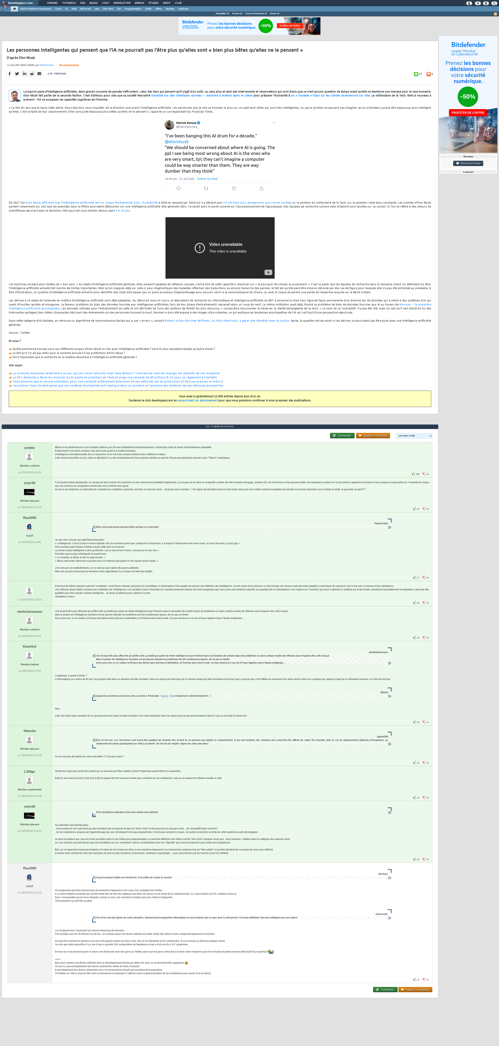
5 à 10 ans (123, 211)
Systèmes (183, 9)
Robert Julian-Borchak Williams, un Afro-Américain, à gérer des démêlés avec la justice (227, 321)
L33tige (29, 771)
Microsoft (85, 9)
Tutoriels (69, 3)
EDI (119, 9)
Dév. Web (108, 9)
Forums (52, 3)
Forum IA (237, 13)
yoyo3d (29, 483)
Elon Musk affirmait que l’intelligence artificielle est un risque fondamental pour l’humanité (91, 203)
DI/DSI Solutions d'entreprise (35, 9)
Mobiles (170, 9)
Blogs (93, 3)
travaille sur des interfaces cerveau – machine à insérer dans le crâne (201, 96)
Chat (105, 3)
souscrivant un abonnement (198, 401)
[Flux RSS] (495, 14)
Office (159, 9)
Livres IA (274, 13)
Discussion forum (469, 163)
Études (153, 3)
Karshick (29, 646)
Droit (166, 3)
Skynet (164, 696)
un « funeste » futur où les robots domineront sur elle (330, 96)
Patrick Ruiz (46, 65)
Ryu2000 (29, 517)
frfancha (30, 731)
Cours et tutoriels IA (256, 13)
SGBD (148, 9)
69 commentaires (69, 65)
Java (97, 9)
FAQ (82, 3)
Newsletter (121, 3)
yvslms (29, 447)
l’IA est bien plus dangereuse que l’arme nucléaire (258, 203)
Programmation (133, 9)
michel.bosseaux (29, 611)
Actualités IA (222, 13)
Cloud (58, 9)
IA (66, 9)
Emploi (139, 3)
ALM (74, 9)
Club (177, 3)
